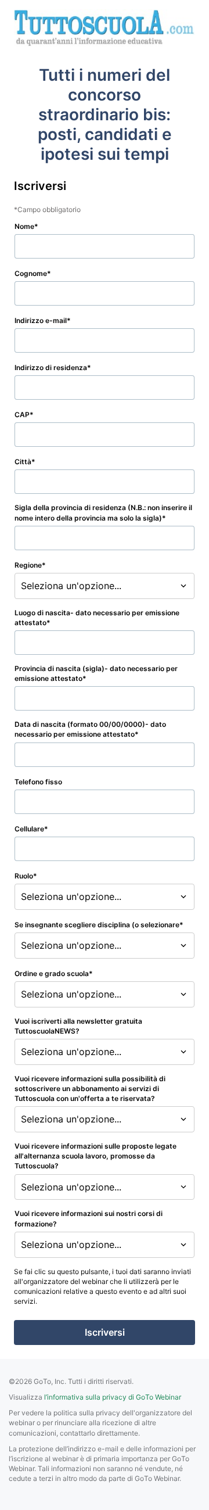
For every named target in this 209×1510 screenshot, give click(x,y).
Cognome (31, 273)
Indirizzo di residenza (51, 367)
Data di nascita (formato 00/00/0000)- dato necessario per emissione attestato (90, 729)
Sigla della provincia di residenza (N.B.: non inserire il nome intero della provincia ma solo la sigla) (103, 512)
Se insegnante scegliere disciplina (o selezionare (97, 924)
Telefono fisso (38, 781)
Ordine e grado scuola (52, 973)
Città (23, 461)
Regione (28, 565)
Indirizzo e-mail (41, 320)
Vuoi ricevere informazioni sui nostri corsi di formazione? (89, 1218)
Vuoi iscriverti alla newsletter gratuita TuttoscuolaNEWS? (78, 1026)
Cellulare (29, 828)
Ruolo (24, 875)
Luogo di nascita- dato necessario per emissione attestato (97, 617)
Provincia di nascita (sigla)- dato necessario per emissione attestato (96, 673)
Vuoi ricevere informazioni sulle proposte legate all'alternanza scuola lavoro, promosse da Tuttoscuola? (95, 1156)
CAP (22, 414)
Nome (24, 226)
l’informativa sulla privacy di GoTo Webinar (112, 1397)
